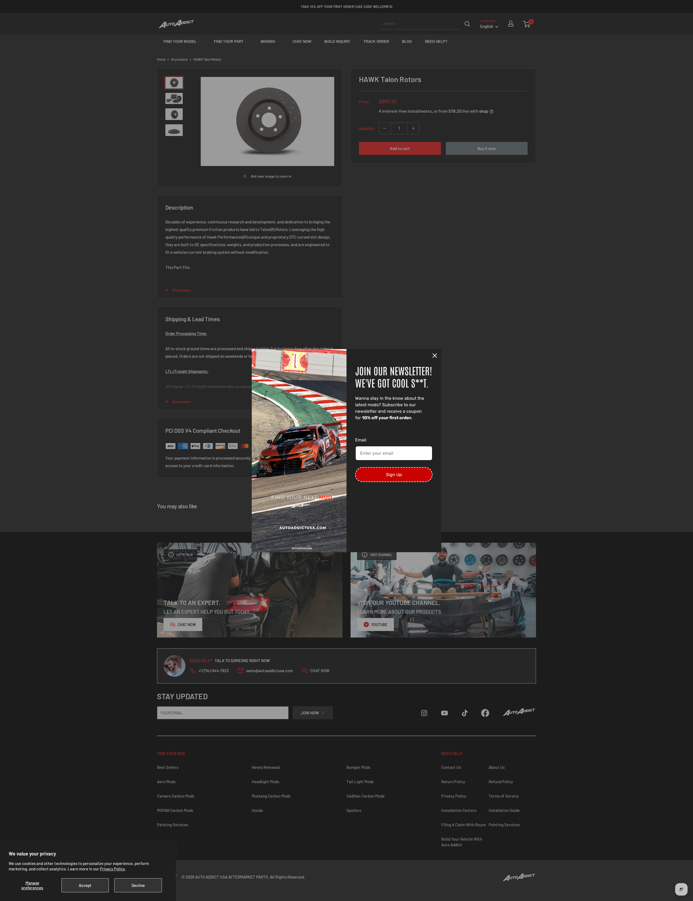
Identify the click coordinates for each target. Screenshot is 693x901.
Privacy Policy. (113, 868)
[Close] (434, 355)
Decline (138, 885)
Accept (85, 885)
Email (360, 440)
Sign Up (394, 474)
